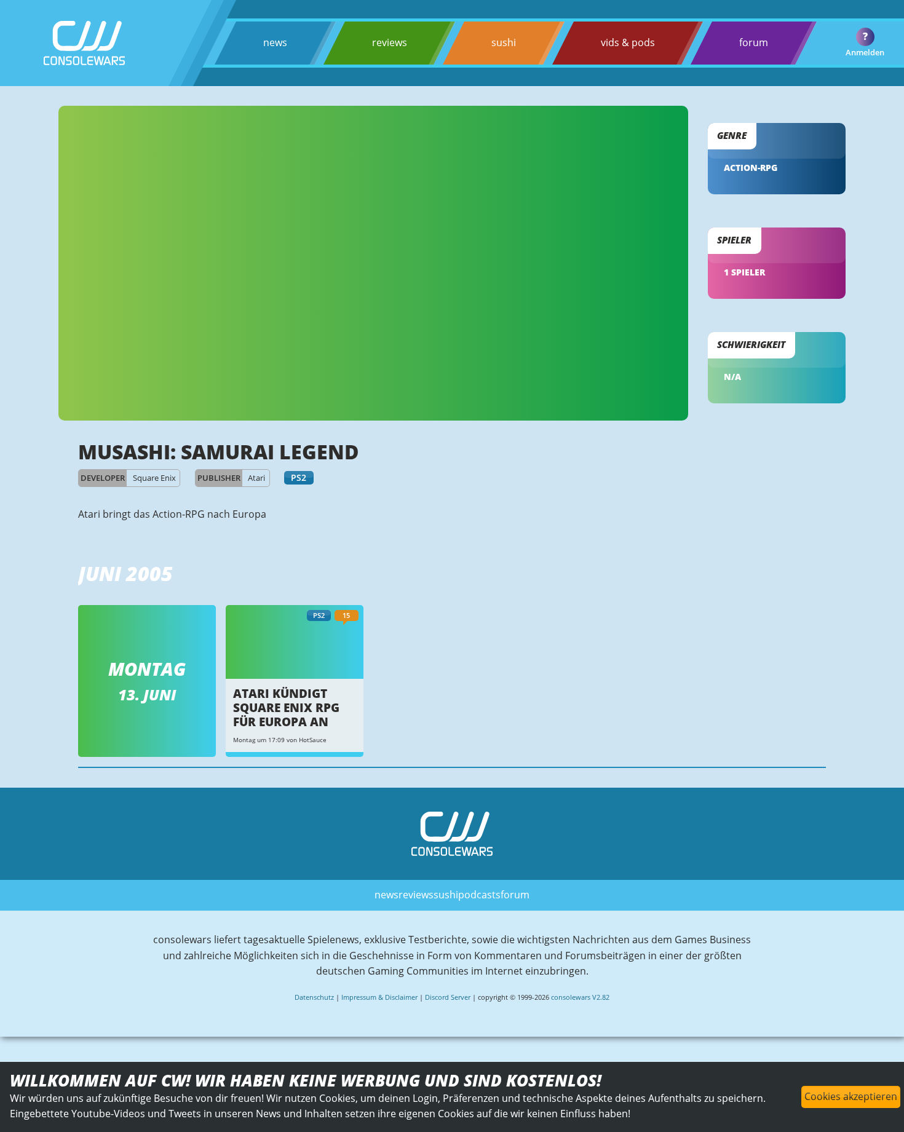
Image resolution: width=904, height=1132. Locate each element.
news (275, 42)
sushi (503, 42)
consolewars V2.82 (580, 997)
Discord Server (447, 997)
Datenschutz (314, 997)
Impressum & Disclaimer (379, 997)
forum (753, 42)
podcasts (479, 894)
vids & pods (628, 42)
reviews (389, 42)
